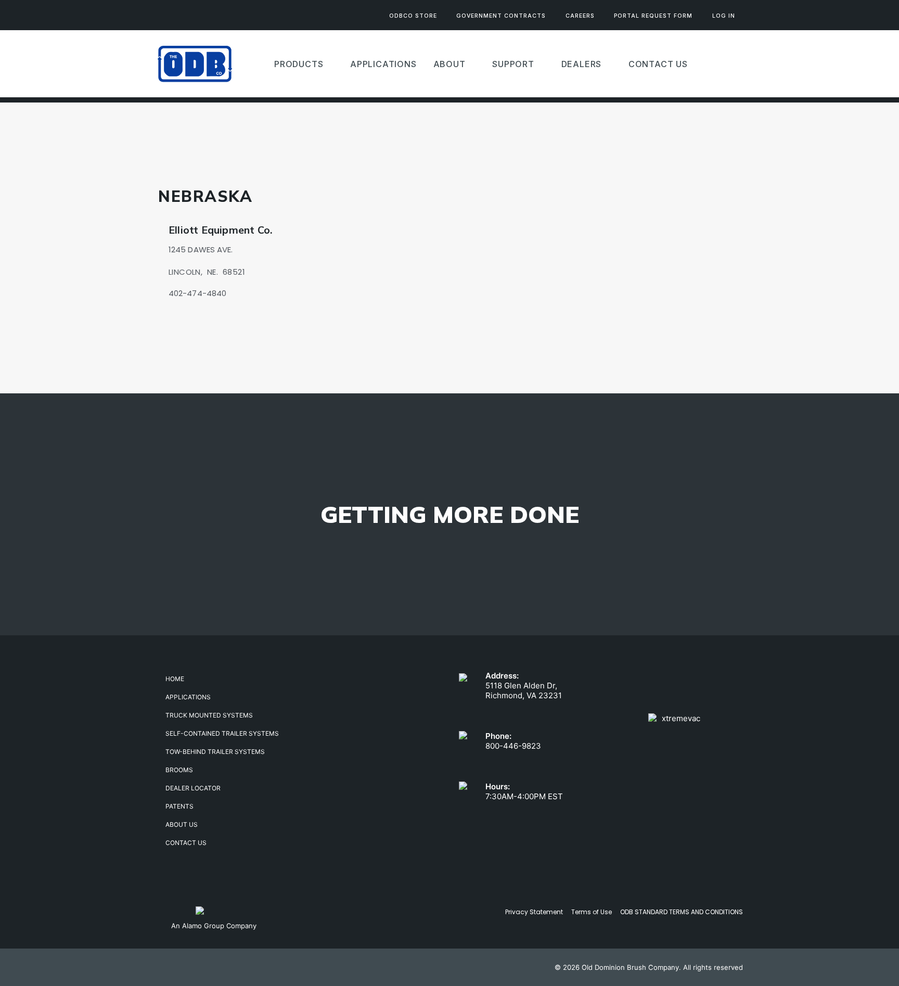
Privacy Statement (534, 911)
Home (174, 679)
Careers (580, 15)
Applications (188, 697)
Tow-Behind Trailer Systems (215, 751)
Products (298, 64)
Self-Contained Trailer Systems (222, 733)
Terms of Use (591, 911)
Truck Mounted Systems (209, 715)
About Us (181, 824)
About (449, 64)
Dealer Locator (193, 788)
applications (383, 64)
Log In (723, 15)
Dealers (581, 64)
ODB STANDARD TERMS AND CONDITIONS (681, 911)
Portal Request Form (653, 15)
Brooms (179, 770)
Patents (179, 806)
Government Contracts (501, 15)
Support (513, 64)
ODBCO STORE (413, 15)
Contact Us (658, 64)
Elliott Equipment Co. (221, 229)
